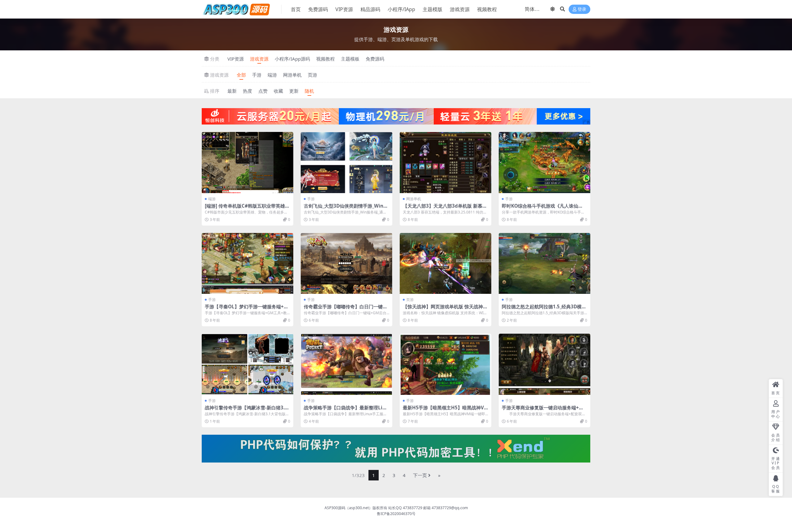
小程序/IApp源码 (292, 59)
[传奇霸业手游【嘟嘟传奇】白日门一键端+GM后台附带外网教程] (346, 263)
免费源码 (318, 9)
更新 (294, 91)
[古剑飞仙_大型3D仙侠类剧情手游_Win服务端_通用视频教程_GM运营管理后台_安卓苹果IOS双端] (346, 162)
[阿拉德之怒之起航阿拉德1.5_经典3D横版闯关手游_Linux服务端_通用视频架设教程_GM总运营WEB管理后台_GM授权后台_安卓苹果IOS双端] (544, 263)
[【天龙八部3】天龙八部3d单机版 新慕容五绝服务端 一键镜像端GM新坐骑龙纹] (445, 162)
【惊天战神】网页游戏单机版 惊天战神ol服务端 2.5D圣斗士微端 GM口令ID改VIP (445, 309)
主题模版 (432, 9)
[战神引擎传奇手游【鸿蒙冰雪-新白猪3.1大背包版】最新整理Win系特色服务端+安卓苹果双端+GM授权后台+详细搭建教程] (247, 364)
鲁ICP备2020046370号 (396, 513)
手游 (256, 75)
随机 (309, 91)
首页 (296, 9)
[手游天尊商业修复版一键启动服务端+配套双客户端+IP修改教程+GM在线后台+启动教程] (544, 364)
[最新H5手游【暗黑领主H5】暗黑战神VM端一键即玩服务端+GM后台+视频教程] (445, 364)
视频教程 (487, 9)
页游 (312, 75)
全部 (241, 75)
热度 (247, 91)
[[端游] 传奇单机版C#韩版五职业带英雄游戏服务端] (247, 162)
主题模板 (350, 59)
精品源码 (370, 9)
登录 (582, 9)
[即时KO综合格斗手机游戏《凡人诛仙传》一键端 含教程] (544, 162)
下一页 (420, 475)
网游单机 (292, 75)
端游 (272, 75)
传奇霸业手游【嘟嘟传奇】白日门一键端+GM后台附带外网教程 (345, 309)
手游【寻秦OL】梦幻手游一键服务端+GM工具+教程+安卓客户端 (246, 309)
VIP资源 (344, 9)
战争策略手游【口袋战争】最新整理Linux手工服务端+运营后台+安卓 (346, 410)
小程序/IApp (401, 9)
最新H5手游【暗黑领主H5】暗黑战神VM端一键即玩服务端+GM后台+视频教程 (445, 410)
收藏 (278, 91)
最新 (232, 91)
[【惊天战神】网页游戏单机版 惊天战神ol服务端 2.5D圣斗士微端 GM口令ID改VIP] (445, 263)
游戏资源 (460, 9)
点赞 (263, 91)
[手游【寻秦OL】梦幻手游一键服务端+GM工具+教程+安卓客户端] (247, 263)
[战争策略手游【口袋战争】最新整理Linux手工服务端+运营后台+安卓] (346, 364)
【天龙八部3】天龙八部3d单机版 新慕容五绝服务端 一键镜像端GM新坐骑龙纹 (445, 208)
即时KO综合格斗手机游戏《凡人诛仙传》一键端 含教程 (540, 208)
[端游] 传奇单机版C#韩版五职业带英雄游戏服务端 (247, 208)
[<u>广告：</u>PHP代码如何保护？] (396, 448)
